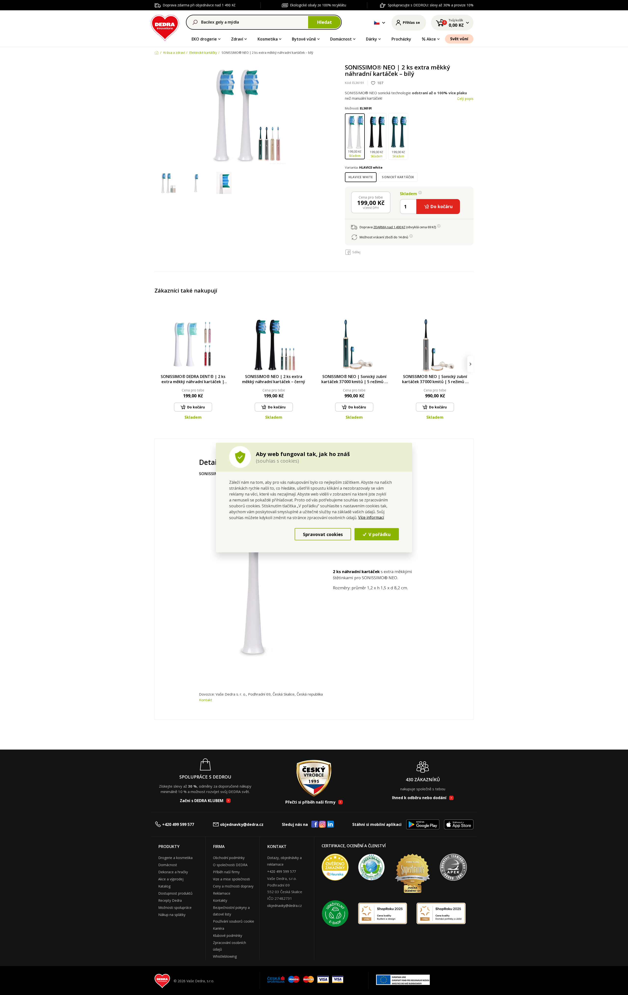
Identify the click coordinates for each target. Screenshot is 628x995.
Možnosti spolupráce (175, 907)
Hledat (324, 22)
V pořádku (379, 534)
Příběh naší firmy (226, 872)
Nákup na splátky (171, 914)
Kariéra (218, 928)
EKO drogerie (204, 39)
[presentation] (158, 364)
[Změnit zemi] (377, 23)
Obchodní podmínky (229, 857)
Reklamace (221, 893)
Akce (431, 39)
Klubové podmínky (227, 935)
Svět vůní (459, 38)
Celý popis (465, 98)
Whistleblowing (225, 956)
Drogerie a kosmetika (175, 857)
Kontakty (220, 900)
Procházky (401, 39)
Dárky (371, 39)
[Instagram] (322, 824)
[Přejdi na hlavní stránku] (165, 27)
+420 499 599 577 (178, 824)
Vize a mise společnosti (231, 879)
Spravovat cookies (323, 534)
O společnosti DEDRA (230, 864)
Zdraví (237, 39)
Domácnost (341, 39)
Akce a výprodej (170, 879)
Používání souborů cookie (233, 921)
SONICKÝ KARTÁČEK (398, 177)
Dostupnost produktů (175, 893)
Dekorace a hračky (173, 872)
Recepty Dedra (170, 900)
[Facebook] (314, 824)
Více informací (371, 517)
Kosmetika (268, 39)
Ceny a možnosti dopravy (233, 886)
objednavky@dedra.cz (241, 824)
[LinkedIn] (330, 824)
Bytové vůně (304, 39)
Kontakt (205, 699)
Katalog (164, 886)
